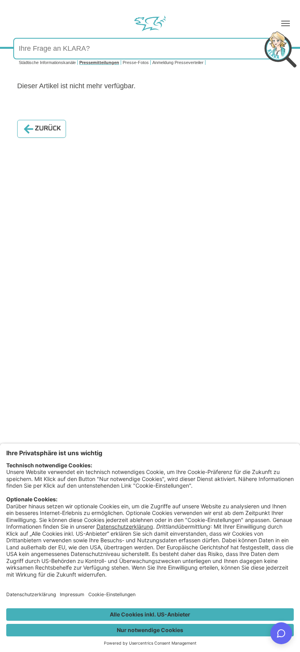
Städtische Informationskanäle (47, 62)
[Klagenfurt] (150, 23)
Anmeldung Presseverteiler (178, 62)
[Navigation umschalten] (285, 23)
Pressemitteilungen (99, 62)
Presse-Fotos (136, 62)
